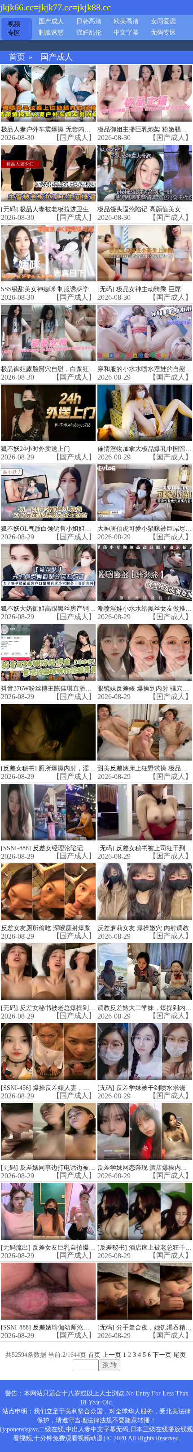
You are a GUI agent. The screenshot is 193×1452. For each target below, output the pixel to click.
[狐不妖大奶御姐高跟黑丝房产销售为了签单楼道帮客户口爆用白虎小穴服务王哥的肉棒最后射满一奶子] (48, 572)
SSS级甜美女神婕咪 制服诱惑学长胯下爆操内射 (67, 289)
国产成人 (51, 21)
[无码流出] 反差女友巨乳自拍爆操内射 (54, 1247)
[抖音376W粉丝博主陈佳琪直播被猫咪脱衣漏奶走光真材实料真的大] (48, 652)
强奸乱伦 (88, 32)
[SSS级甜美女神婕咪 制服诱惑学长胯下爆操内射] (48, 253)
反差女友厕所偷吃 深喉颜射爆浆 (46, 928)
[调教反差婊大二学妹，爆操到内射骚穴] (144, 971)
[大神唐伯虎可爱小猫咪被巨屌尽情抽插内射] (144, 492)
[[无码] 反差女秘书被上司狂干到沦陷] (144, 812)
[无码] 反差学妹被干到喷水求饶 (141, 1088)
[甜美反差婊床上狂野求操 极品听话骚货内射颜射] (144, 732)
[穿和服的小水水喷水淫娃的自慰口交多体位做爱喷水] (144, 333)
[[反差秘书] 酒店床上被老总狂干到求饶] (144, 1211)
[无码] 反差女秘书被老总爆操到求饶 (51, 1008)
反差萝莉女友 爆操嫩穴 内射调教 (143, 928)
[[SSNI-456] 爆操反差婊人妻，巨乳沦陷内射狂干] (48, 1051)
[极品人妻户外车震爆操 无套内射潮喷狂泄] (48, 93)
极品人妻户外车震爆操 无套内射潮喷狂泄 (58, 129)
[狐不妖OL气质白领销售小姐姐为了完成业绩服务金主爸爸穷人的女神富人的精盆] (48, 492)
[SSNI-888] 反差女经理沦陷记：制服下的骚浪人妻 (70, 848)
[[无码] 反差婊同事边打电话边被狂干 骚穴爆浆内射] (48, 1131)
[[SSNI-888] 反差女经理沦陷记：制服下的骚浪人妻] (48, 812)
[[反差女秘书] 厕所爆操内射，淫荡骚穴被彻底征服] (48, 732)
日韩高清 (88, 21)
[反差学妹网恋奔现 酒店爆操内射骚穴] (144, 1131)
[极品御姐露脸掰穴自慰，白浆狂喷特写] (48, 333)
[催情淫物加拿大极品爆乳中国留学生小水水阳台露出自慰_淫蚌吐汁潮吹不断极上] (144, 413)
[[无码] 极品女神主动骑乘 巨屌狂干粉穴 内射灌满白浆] (144, 253)
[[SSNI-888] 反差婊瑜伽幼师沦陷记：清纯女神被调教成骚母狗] (48, 1291)
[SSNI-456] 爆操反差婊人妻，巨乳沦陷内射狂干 (67, 1088)
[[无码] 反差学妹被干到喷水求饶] (144, 1051)
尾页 (179, 1354)
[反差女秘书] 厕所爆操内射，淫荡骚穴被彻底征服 (70, 768)
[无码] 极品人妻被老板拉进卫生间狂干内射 (60, 209)
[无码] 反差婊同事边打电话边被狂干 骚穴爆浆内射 (71, 1167)
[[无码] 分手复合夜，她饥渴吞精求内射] (144, 1291)
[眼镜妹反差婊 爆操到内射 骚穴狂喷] (144, 652)
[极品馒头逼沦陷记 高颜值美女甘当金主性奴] (144, 173)
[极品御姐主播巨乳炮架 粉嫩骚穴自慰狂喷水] (144, 93)
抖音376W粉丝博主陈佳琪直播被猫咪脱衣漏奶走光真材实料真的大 (93, 688)
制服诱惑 (51, 32)
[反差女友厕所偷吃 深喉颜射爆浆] (48, 891)
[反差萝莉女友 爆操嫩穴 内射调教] (144, 891)
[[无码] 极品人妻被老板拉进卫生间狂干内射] (48, 173)
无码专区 (163, 32)
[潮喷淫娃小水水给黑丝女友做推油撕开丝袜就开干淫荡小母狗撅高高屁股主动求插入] (144, 572)
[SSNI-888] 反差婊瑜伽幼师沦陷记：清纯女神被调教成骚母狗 (86, 1327)
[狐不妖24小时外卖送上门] (48, 413)
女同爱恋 (163, 21)
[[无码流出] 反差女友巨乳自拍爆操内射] (48, 1211)
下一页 (162, 1354)
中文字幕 (126, 32)
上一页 (111, 1354)
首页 (17, 57)
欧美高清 (126, 21)
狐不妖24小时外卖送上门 (35, 449)
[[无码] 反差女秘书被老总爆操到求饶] (48, 971)
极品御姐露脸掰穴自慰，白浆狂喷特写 (54, 369)
